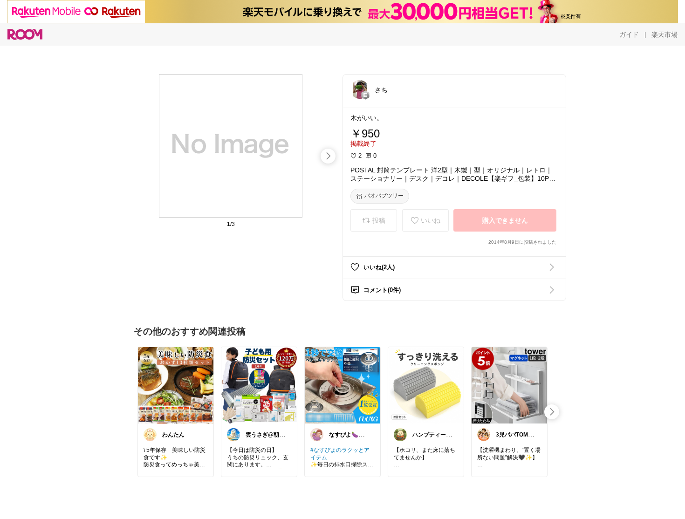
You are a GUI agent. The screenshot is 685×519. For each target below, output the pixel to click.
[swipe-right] (328, 156)
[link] (175, 385)
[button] (359, 89)
